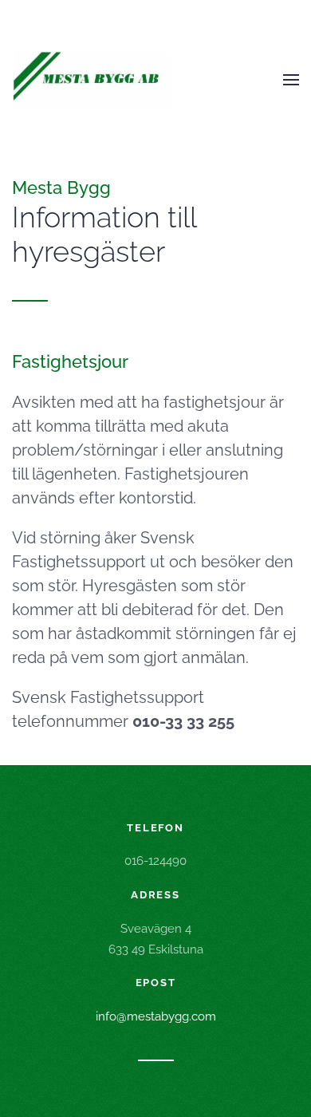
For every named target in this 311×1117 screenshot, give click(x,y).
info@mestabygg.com (156, 1016)
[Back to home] (91, 80)
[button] (291, 80)
